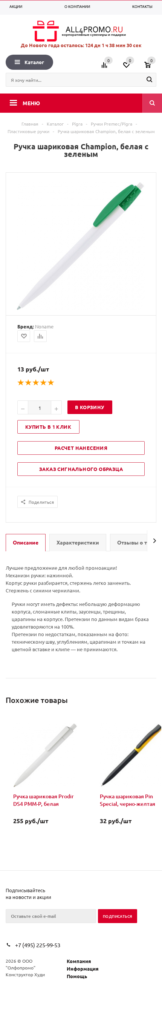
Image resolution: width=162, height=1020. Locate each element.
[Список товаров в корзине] (151, 67)
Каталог (34, 62)
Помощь (77, 976)
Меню (31, 103)
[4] (43, 383)
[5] (51, 383)
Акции (15, 6)
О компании (77, 6)
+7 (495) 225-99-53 (37, 944)
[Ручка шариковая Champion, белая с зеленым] (81, 308)
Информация (83, 968)
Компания (79, 961)
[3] (36, 383)
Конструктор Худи (25, 974)
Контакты (142, 6)
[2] (28, 383)
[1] (21, 383)
